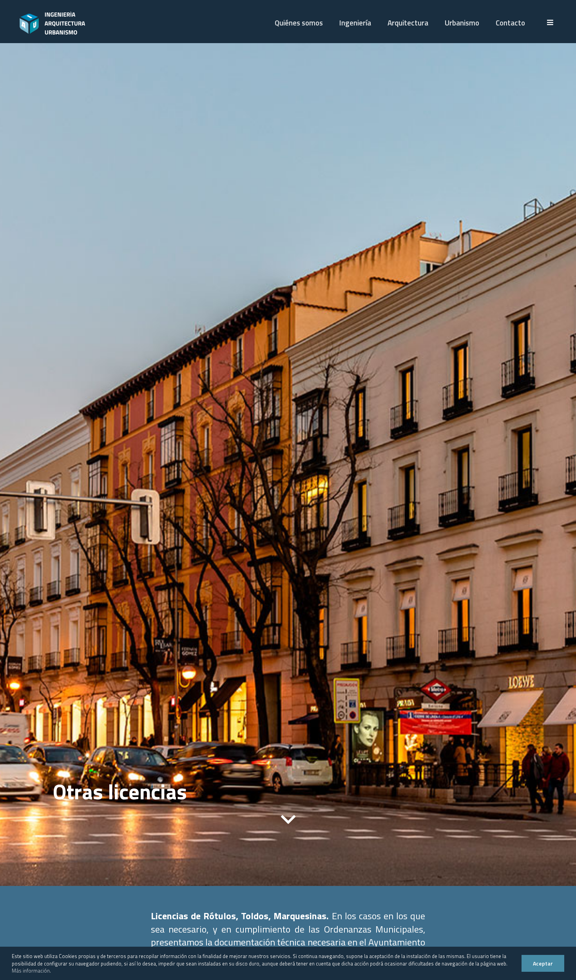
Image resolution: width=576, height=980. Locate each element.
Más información (31, 971)
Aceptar (543, 963)
